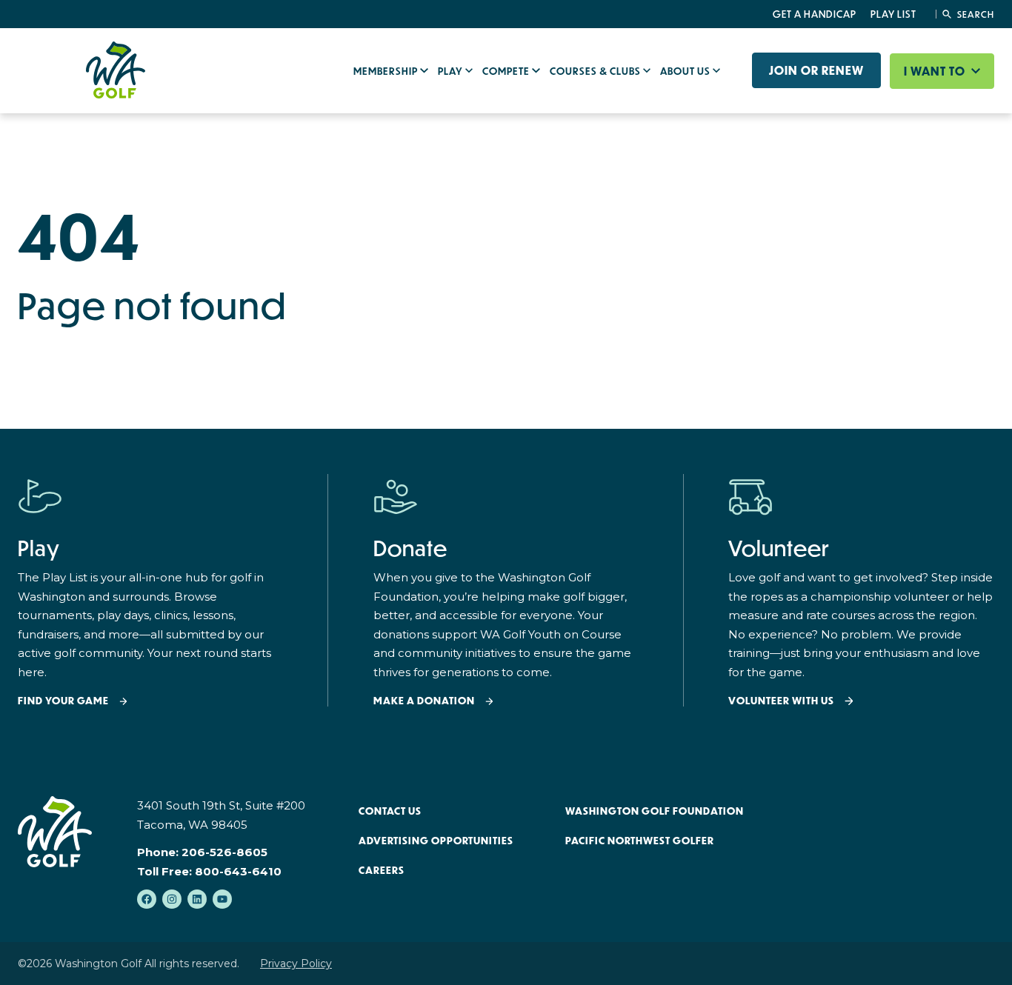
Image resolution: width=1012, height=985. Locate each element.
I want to (936, 71)
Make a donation (424, 701)
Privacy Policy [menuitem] (296, 963)
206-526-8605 (224, 852)
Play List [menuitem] (893, 14)
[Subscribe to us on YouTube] (222, 899)
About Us (686, 71)
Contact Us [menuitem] (390, 811)
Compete (507, 71)
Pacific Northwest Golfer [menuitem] (639, 840)
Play (451, 71)
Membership (386, 71)
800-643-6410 (238, 871)
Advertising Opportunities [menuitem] (436, 840)
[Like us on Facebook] (146, 899)
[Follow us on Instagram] (172, 899)
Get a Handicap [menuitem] (814, 14)
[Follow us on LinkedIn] (197, 899)
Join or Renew (816, 70)
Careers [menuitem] (382, 870)
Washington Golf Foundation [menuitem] (654, 811)
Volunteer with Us (781, 701)
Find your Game (63, 701)
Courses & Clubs (596, 71)
